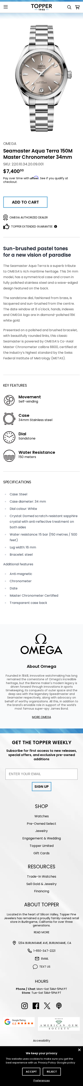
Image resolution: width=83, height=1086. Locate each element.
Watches (41, 816)
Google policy (66, 1062)
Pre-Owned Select (41, 823)
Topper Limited (42, 845)
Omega (9, 143)
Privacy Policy (47, 1062)
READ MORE (41, 932)
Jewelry (41, 831)
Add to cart (25, 202)
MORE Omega (41, 717)
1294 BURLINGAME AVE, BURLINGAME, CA (44, 943)
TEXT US (44, 967)
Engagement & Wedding (41, 838)
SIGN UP (41, 786)
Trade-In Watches (41, 876)
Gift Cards (41, 853)
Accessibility (41, 1041)
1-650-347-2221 (44, 951)
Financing (41, 891)
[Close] (79, 1050)
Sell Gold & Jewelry (41, 884)
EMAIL (45, 959)
